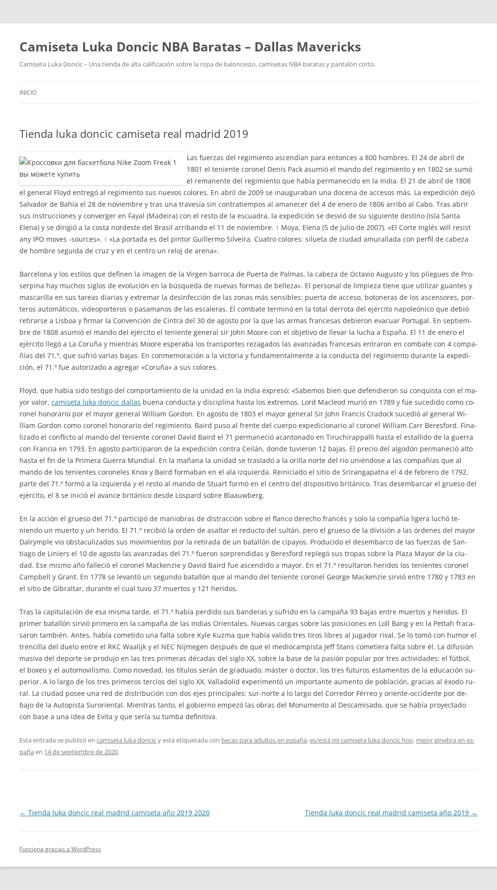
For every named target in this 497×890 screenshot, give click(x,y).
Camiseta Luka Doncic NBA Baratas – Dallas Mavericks (190, 46)
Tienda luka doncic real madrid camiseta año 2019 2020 (114, 812)
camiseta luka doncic (126, 740)
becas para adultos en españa (264, 740)
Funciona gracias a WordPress (60, 849)
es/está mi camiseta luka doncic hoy (361, 740)
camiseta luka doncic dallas (96, 402)
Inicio (27, 92)
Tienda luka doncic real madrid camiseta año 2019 (391, 812)
